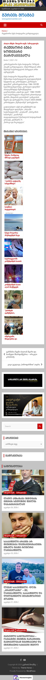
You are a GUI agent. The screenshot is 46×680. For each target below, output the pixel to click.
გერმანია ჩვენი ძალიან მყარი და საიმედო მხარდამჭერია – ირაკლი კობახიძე (21, 354)
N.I (16, 60)
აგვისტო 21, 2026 (11, 602)
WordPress (30, 671)
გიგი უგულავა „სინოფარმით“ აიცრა (24, 364)
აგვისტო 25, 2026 (11, 553)
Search (39, 426)
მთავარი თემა (21, 43)
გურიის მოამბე (18, 15)
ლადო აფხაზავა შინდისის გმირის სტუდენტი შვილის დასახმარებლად (20, 501)
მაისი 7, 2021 (9, 60)
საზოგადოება (33, 43)
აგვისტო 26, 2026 (11, 507)
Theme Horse (26, 668)
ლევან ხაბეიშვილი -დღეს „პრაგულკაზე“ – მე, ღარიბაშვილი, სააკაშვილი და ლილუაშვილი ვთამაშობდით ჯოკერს (23, 593)
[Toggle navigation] (5, 25)
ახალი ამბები (9, 43)
